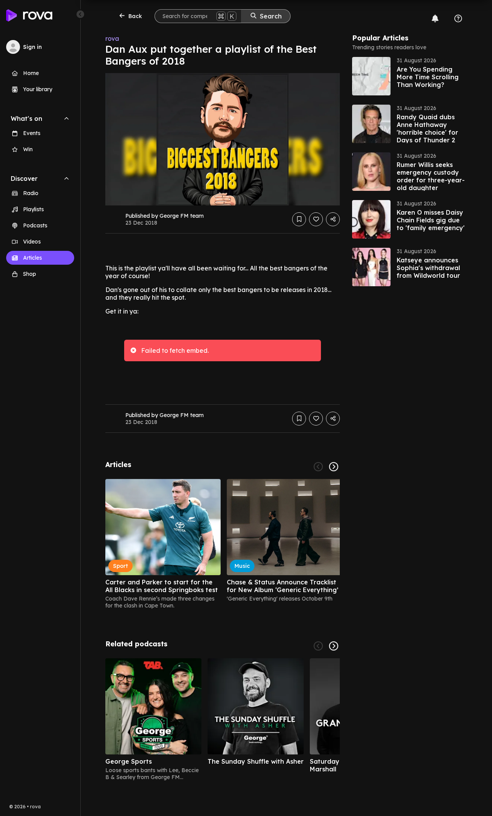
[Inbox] (435, 18)
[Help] (458, 18)
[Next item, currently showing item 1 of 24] (333, 467)
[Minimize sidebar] (80, 14)
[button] (409, 76)
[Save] (299, 219)
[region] (222, 544)
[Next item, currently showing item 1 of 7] (333, 646)
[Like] (316, 219)
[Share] (333, 219)
